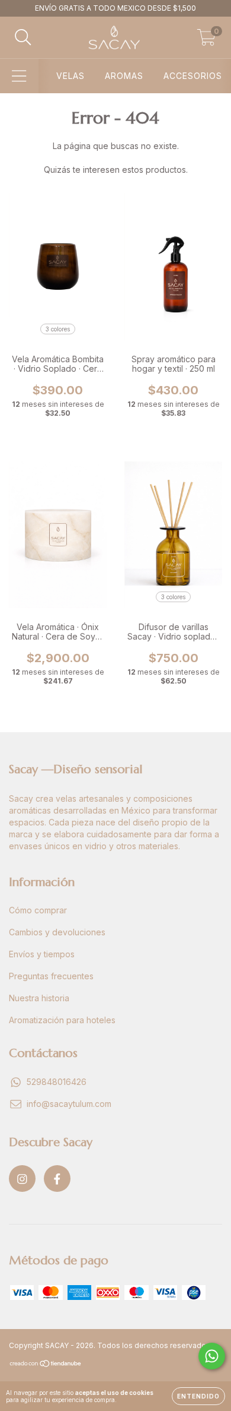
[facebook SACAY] (57, 1178)
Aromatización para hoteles (62, 1020)
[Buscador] (23, 37)
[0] (206, 41)
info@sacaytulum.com (69, 1104)
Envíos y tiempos (42, 954)
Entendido (198, 1396)
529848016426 (56, 1082)
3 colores (58, 329)
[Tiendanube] (46, 1365)
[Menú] (19, 76)
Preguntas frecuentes (51, 976)
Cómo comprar (38, 910)
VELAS (70, 76)
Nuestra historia (39, 998)
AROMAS (124, 76)
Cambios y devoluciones (57, 932)
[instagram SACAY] (22, 1178)
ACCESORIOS (192, 76)
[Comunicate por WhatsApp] (211, 1356)
